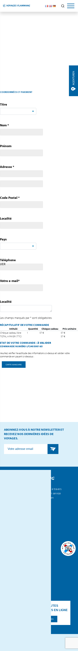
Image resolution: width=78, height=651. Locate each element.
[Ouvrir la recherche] (62, 5)
